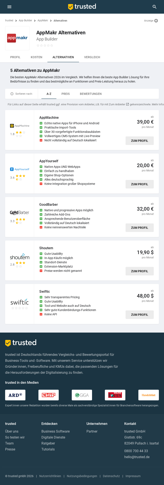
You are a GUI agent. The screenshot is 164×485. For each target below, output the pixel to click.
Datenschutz (111, 476)
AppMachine (49, 118)
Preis (66, 94)
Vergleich (92, 57)
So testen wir (15, 437)
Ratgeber (48, 443)
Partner (91, 431)
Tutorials (48, 449)
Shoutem (46, 248)
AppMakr (43, 20)
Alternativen (63, 57)
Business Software (55, 431)
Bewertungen (91, 94)
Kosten (36, 57)
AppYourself (48, 161)
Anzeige (148, 20)
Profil (15, 57)
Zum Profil (139, 140)
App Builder (25, 20)
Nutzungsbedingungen (82, 476)
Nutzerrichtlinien (50, 476)
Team (9, 443)
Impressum (133, 476)
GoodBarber (48, 205)
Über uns (11, 431)
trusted (9, 20)
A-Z (49, 94)
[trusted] (82, 6)
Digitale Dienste (53, 437)
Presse (10, 449)
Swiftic (44, 292)
